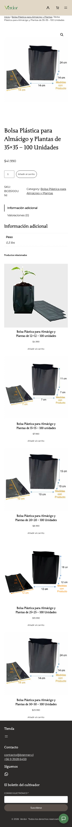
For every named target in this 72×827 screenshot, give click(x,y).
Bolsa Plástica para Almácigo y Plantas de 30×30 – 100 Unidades (36, 702)
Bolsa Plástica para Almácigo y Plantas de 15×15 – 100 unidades (36, 426)
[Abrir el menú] (66, 8)
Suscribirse (36, 807)
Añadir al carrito (26, 174)
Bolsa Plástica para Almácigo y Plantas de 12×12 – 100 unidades (36, 334)
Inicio (7, 17)
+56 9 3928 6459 (15, 759)
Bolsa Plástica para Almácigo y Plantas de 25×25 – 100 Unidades (36, 610)
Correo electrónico (16, 793)
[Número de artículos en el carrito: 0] (57, 7)
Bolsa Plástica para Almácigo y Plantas (32, 17)
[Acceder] (47, 7)
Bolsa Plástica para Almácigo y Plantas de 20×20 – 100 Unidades (36, 518)
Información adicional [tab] (22, 208)
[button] (62, 35)
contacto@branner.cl (19, 755)
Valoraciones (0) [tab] (18, 215)
